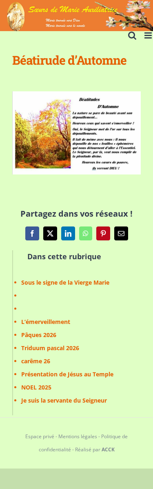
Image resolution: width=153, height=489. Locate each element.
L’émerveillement (45, 322)
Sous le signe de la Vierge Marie (65, 282)
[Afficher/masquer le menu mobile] (148, 35)
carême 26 (35, 361)
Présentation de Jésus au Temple (67, 374)
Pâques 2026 (38, 335)
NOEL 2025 (36, 387)
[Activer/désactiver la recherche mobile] (132, 35)
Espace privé (39, 436)
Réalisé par (95, 449)
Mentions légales (77, 436)
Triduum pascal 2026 (50, 348)
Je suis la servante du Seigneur (64, 400)
